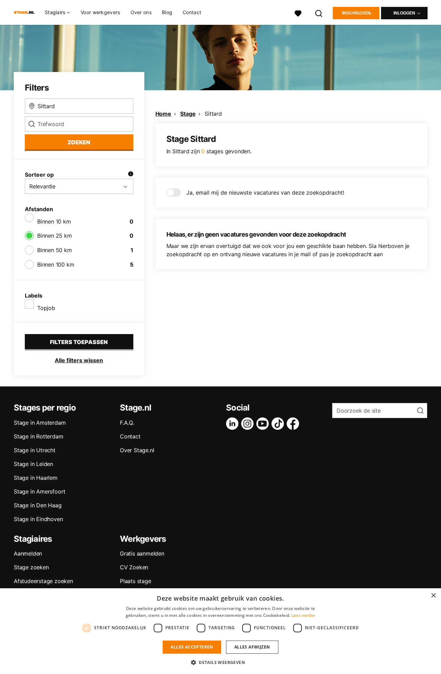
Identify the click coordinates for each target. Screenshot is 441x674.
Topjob (46, 307)
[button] (220, 662)
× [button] (433, 595)
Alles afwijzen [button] (252, 647)
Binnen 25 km (54, 235)
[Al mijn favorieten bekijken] (298, 12)
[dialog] (220, 631)
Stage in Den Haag (38, 505)
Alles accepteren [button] (192, 647)
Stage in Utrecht (34, 450)
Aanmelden (28, 553)
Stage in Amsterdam (39, 422)
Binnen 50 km (54, 250)
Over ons (141, 12)
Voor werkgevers (100, 12)
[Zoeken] (319, 12)
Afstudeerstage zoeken (43, 581)
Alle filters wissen (79, 360)
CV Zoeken (134, 567)
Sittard (213, 113)
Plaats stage (135, 581)
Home (163, 113)
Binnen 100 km (55, 264)
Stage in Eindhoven (38, 519)
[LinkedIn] (233, 423)
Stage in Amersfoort (39, 491)
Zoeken (79, 142)
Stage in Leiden (33, 463)
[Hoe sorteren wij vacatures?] (130, 174)
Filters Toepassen (79, 342)
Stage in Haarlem (36, 477)
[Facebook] (294, 423)
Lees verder (303, 615)
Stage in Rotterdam (38, 436)
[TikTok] (279, 423)
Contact (192, 12)
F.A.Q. (127, 422)
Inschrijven (356, 13)
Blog (167, 12)
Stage (187, 113)
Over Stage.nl (137, 450)
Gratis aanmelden (142, 553)
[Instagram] (248, 423)
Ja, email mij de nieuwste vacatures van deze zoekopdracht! (265, 192)
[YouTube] (263, 423)
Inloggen (404, 13)
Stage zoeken (31, 567)
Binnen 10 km (54, 221)
